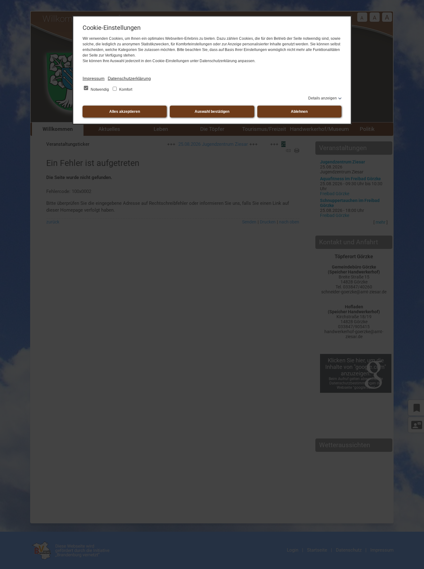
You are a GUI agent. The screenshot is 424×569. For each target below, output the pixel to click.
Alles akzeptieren (124, 111)
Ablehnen (299, 111)
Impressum (94, 78)
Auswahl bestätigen (212, 111)
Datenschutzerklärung (129, 78)
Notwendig (100, 89)
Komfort (125, 89)
